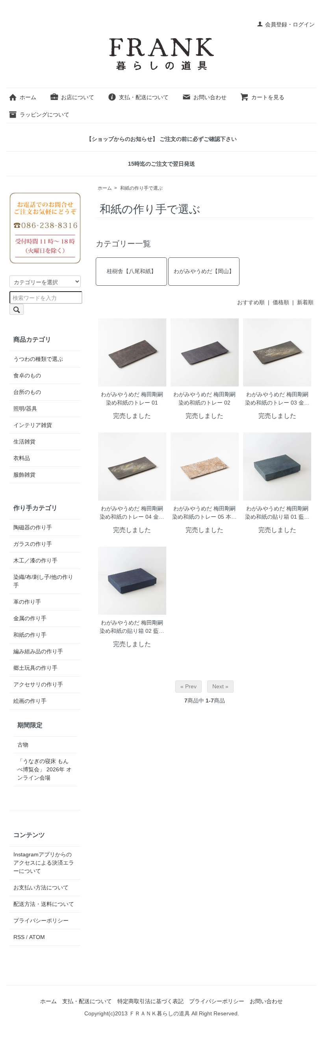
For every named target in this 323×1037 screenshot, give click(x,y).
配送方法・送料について (43, 904)
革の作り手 (27, 602)
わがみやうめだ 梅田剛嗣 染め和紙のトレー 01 (132, 398)
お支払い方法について (41, 887)
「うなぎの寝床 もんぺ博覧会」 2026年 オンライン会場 (44, 769)
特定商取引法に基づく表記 (150, 1001)
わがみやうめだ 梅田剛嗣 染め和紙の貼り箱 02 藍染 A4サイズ (132, 627)
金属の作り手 (29, 618)
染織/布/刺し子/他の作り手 (43, 581)
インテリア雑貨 (32, 425)
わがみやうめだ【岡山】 (204, 271)
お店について (77, 97)
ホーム (28, 97)
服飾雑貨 (24, 474)
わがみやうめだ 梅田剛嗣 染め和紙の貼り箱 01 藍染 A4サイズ (277, 513)
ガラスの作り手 (32, 544)
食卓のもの (27, 375)
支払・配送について (144, 97)
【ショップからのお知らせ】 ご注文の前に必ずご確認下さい (161, 139)
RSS (18, 937)
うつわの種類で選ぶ (38, 359)
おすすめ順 (251, 302)
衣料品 (21, 458)
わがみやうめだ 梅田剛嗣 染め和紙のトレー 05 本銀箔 (204, 513)
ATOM (37, 937)
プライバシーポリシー (41, 920)
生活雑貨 (24, 441)
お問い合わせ (209, 97)
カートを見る (267, 97)
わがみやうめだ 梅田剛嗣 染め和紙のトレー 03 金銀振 (277, 399)
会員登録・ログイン (290, 24)
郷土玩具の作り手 (35, 668)
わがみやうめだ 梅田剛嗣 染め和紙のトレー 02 (204, 398)
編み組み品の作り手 (38, 651)
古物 (22, 744)
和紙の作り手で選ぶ (141, 188)
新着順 (305, 302)
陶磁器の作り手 (32, 527)
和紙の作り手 (29, 635)
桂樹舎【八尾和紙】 (131, 271)
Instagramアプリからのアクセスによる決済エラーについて (43, 862)
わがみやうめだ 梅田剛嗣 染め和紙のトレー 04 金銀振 (132, 513)
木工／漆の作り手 (35, 560)
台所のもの (27, 392)
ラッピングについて (44, 114)
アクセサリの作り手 (38, 684)
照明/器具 (25, 408)
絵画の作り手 (29, 701)
